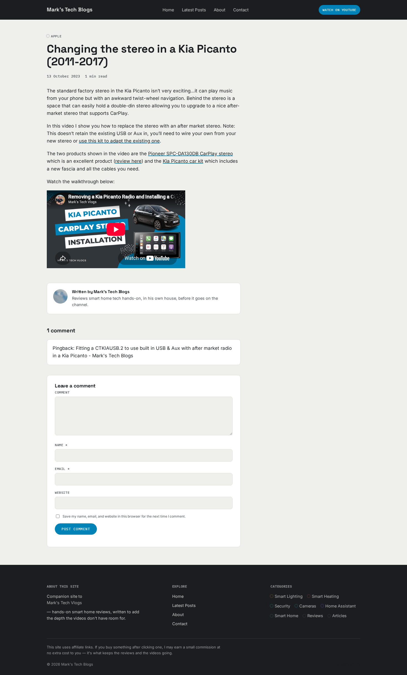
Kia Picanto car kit (183, 161)
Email (62, 469)
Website (62, 492)
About (219, 9)
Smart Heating (325, 596)
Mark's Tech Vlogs (64, 602)
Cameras (307, 606)
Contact (241, 9)
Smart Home (286, 615)
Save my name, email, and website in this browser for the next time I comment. (124, 516)
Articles (339, 615)
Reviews (315, 615)
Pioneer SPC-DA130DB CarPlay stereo (190, 153)
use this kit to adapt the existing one (119, 141)
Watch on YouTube (339, 10)
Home (168, 9)
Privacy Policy (348, 664)
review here (128, 161)
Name (61, 445)
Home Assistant (340, 606)
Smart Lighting (289, 596)
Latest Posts (194, 9)
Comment (62, 392)
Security (282, 606)
